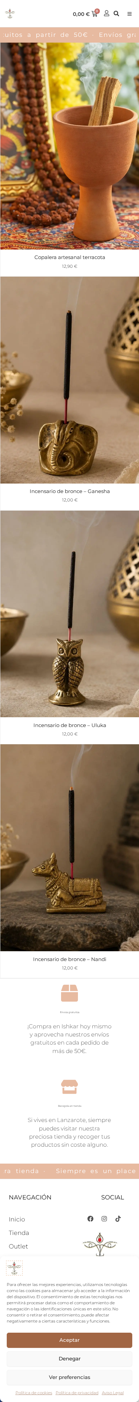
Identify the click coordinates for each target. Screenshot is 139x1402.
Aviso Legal (113, 1392)
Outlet (18, 1246)
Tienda (19, 1233)
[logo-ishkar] (10, 13)
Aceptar (69, 1340)
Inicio (17, 1219)
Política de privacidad (77, 1392)
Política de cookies (34, 1392)
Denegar (70, 1358)
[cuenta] (107, 13)
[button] (129, 14)
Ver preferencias (69, 1377)
